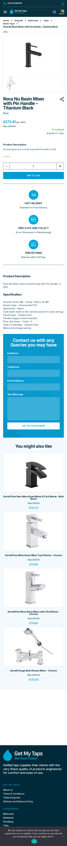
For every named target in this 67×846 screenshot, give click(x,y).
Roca (5, 113)
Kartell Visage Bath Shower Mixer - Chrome (33, 670)
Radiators (8, 817)
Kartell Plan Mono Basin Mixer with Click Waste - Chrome (34, 612)
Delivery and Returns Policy (18, 801)
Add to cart (33, 175)
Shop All (18, 20)
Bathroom (33, 20)
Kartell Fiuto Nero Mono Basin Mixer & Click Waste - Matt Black (33, 497)
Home (6, 20)
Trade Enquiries (11, 797)
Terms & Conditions (13, 793)
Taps (46, 20)
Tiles (6, 825)
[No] (63, 836)
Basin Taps (8, 23)
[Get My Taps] (18, 13)
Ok (34, 841)
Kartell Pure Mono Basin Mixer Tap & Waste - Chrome (33, 555)
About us (8, 789)
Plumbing (8, 821)
